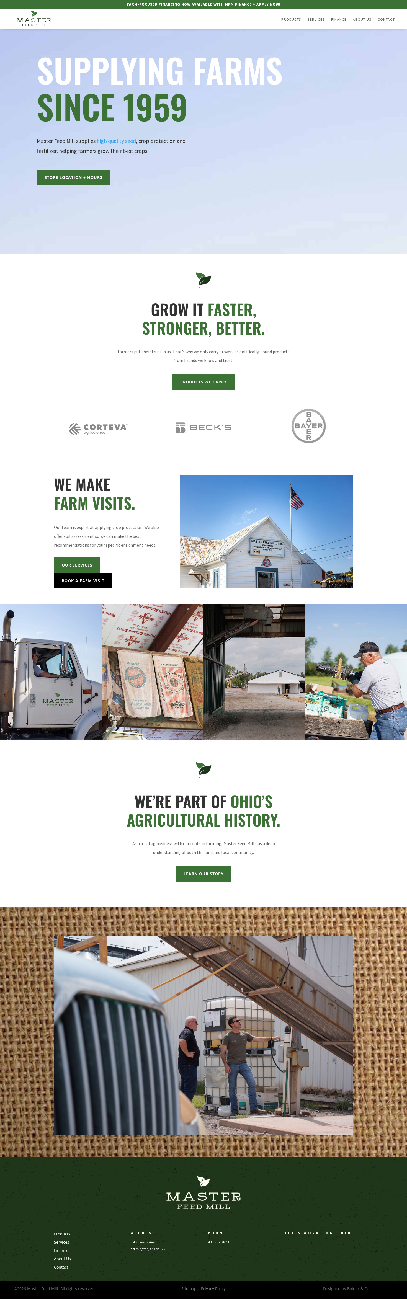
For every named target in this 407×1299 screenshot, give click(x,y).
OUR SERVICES (77, 565)
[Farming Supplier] (51, 738)
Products (291, 19)
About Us (362, 19)
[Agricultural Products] (153, 738)
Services (316, 19)
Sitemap (189, 1288)
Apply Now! (268, 4)
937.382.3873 (218, 1242)
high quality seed (116, 140)
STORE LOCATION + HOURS (73, 177)
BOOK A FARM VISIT (83, 580)
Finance (339, 19)
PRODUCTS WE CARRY (203, 381)
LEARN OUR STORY (204, 873)
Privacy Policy (213, 1288)
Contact (386, 19)
